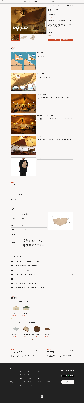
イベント (12, 384)
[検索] (77, 1)
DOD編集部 (35, 1)
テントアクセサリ (59, 5)
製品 (25, 1)
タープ (12, 371)
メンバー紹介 (30, 385)
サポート (53, 1)
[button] (15, 37)
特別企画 (30, 1)
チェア (29, 371)
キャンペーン (21, 382)
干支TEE (21, 385)
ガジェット (12, 374)
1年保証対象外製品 (48, 382)
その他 (29, 375)
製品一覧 (54, 5)
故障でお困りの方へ (48, 381)
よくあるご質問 (47, 384)
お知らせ (12, 381)
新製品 (21, 370)
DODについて (42, 1)
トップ (51, 5)
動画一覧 (29, 382)
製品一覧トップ (13, 370)
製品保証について (39, 382)
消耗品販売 (38, 384)
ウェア (29, 374)
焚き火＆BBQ (39, 371)
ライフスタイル (13, 375)
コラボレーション (22, 381)
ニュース (48, 1)
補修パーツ (38, 375)
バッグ (38, 374)
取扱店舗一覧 (39, 381)
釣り (20, 375)
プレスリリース (13, 385)
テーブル (21, 371)
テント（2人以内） (31, 370)
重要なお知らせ (13, 382)
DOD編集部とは (30, 384)
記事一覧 (29, 381)
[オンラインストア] (79, 1)
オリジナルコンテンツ (23, 384)
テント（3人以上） (39, 370)
